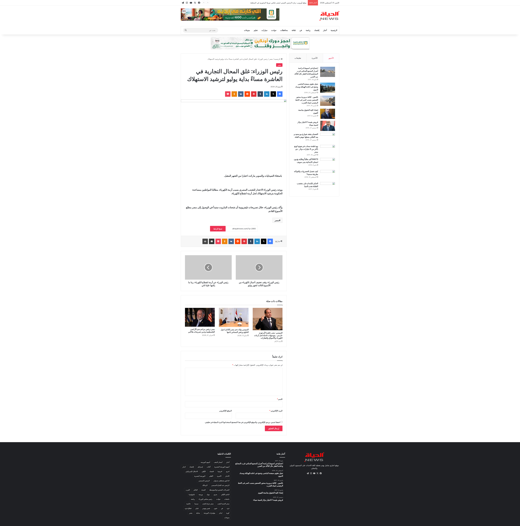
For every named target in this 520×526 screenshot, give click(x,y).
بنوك (208, 494)
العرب (188, 490)
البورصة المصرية (199, 476)
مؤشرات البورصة (209, 513)
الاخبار (227, 476)
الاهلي (211, 476)
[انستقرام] (311, 473)
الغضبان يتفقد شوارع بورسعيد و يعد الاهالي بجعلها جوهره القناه (306, 135)
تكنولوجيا (192, 494)
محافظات (284, 30)
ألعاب (208, 467)
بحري (215, 494)
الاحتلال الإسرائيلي (192, 471)
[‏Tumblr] (260, 94)
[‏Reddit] (247, 94)
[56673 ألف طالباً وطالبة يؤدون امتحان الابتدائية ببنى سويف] (327, 163)
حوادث (274, 30)
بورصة (201, 494)
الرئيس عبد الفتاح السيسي (220, 485)
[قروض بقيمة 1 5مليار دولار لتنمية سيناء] (327, 126)
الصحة (203, 490)
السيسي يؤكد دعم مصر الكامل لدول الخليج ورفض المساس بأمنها (235, 330)
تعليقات (298, 58)
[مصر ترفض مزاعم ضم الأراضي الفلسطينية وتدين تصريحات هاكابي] (200, 317)
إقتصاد (316, 30)
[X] (273, 94)
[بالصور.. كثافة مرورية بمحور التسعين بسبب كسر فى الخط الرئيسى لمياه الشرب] (327, 101)
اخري (227, 471)
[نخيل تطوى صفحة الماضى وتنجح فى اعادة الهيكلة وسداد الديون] (327, 88)
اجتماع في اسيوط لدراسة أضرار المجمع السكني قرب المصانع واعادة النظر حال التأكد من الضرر (306, 72)
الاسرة (219, 476)
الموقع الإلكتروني (225, 411)
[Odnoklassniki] (234, 94)
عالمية (188, 504)
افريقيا (220, 471)
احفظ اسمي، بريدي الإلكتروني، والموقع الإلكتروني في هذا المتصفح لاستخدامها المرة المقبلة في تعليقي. (242, 422)
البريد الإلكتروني (275, 411)
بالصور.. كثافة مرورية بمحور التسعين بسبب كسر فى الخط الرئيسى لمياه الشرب (306, 100)
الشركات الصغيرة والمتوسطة (219, 490)
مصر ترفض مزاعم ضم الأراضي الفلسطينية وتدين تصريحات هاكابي (201, 330)
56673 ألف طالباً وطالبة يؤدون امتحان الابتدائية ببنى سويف (306, 160)
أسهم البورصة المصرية (221, 467)
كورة (227, 513)
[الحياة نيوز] (329, 16)
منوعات (247, 30)
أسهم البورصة (205, 462)
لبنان (220, 513)
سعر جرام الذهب (208, 504)
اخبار (184, 467)
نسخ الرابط (217, 229)
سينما (196, 504)
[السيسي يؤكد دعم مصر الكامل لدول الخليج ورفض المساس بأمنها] (234, 317)
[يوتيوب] (314, 473)
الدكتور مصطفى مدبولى (221, 481)
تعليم (256, 30)
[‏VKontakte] (240, 94)
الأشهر (331, 58)
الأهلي (204, 471)
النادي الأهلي (225, 494)
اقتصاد (211, 471)
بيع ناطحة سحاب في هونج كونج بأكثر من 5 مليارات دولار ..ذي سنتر (306, 149)
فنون (215, 508)
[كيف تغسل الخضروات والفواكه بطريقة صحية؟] (327, 175)
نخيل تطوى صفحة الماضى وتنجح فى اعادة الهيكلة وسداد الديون (306, 87)
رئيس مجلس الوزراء (205, 499)
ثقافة (294, 30)
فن (301, 30)
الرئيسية (334, 30)
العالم (196, 490)
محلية (198, 513)
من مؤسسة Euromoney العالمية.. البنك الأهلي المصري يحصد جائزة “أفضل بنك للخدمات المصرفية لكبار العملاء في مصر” (261, 3)
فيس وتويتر (206, 508)
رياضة (308, 30)
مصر (271, 59)
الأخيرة (315, 58)
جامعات (226, 499)
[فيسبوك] (279, 94)
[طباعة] (205, 241)
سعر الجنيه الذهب (223, 504)
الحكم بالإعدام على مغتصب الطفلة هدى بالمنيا (307, 185)
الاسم (279, 399)
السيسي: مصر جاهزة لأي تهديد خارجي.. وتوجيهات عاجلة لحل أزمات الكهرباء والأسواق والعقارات (268, 335)
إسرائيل (200, 467)
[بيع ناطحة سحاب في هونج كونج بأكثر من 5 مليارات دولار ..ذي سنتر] (327, 150)
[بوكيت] (227, 94)
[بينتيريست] (253, 94)
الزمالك (204, 485)
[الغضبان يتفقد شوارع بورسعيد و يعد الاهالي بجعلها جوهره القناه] (327, 138)
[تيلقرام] (307, 473)
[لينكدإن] (266, 94)
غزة (228, 508)
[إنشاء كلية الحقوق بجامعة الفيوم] (327, 114)
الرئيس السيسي (204, 481)
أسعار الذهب (218, 462)
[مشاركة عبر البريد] (211, 241)
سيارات (264, 30)
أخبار (325, 30)
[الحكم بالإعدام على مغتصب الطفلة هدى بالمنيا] (327, 187)
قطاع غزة (188, 508)
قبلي (197, 508)
